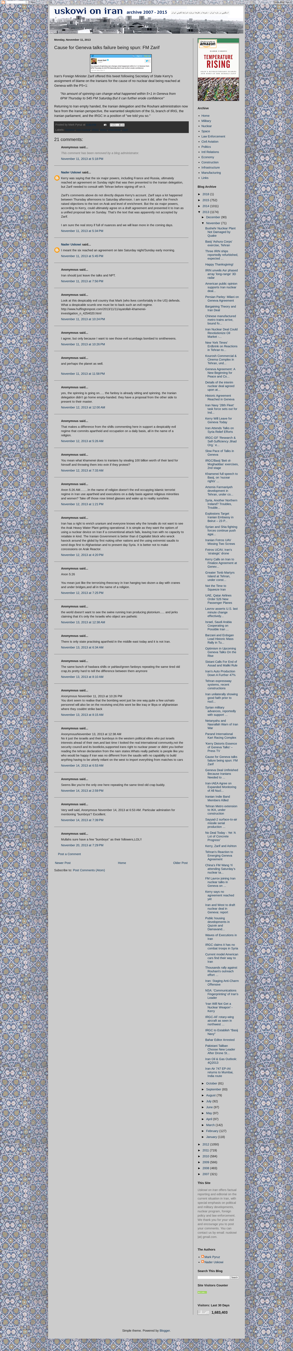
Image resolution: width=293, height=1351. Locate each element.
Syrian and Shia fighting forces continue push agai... (221, 530)
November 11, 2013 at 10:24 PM (83, 319)
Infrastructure (210, 167)
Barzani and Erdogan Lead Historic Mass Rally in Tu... (219, 639)
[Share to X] (117, 124)
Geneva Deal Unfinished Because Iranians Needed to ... (221, 773)
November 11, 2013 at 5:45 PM (82, 256)
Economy (207, 157)
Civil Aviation (209, 141)
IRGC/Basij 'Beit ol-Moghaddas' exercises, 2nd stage (222, 464)
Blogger (165, 1330)
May (209, 1113)
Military (206, 121)
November (213, 223)
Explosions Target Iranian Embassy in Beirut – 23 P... (219, 517)
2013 (206, 212)
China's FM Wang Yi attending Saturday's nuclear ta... (220, 868)
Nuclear (206, 126)
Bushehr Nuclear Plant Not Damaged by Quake (220, 232)
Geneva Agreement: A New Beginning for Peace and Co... (220, 372)
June (210, 1107)
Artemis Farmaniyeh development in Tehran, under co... (219, 490)
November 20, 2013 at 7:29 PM (82, 845)
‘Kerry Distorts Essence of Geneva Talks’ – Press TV (221, 747)
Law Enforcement (213, 136)
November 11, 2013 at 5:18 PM (82, 158)
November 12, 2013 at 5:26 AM (82, 441)
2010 (206, 1156)
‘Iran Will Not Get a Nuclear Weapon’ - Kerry (219, 1007)
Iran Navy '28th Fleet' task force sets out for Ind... (221, 409)
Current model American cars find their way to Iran (221, 958)
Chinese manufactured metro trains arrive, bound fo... (220, 319)
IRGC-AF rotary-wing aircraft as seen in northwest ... (219, 1020)
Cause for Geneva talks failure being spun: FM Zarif (221, 760)
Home (122, 863)
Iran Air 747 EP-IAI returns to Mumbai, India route (219, 1072)
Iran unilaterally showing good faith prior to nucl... (221, 697)
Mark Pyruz (212, 1257)
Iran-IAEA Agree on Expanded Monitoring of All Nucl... (220, 787)
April (209, 1119)
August (211, 1095)
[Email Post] (104, 124)
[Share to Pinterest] (123, 124)
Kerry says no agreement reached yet (219, 895)
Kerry (103, 129)
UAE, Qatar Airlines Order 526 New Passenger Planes (218, 599)
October (212, 1083)
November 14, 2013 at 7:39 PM (82, 820)
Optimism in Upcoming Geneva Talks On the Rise (220, 652)
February (212, 1131)
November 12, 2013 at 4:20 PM (82, 555)
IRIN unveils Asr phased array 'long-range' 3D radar (221, 274)
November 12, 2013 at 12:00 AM (83, 407)
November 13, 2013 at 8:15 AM (82, 714)
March (211, 1125)
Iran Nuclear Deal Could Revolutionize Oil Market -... (221, 333)
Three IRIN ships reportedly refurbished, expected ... (221, 254)
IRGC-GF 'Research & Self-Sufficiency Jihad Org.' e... (221, 441)
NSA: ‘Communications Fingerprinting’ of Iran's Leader (221, 994)
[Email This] (111, 124)
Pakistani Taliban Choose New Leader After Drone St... (220, 1049)
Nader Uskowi (71, 172)
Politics (206, 146)
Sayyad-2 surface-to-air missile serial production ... (221, 823)
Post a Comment (69, 854)
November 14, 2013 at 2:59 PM (82, 790)
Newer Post (63, 863)
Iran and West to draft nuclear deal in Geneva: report (220, 908)
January (212, 1137)
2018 (206, 194)
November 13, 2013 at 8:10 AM (82, 676)
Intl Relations (210, 152)
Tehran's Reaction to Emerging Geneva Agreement (219, 855)
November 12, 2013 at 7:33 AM (82, 470)
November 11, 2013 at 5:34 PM (82, 231)
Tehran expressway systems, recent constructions (218, 684)
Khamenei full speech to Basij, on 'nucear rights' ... (221, 477)
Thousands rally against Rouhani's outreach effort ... (221, 971)
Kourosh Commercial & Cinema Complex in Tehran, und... (221, 359)
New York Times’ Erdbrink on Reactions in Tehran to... (221, 346)
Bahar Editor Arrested (220, 1039)
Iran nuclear (83, 129)
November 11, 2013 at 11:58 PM (83, 373)
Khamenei (114, 129)
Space (205, 131)
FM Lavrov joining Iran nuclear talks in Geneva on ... (220, 882)
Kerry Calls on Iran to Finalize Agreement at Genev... (221, 563)
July (209, 1101)
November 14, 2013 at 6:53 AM (82, 765)
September (214, 1089)
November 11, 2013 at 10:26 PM (83, 344)
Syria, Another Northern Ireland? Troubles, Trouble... (221, 504)
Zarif (125, 129)
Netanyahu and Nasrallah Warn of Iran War (221, 724)
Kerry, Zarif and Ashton (221, 846)
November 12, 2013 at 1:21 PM (82, 504)
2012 (206, 1144)
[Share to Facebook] (120, 124)
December (213, 217)
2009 (206, 1162)
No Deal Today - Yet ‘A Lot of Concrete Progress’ (220, 836)
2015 (206, 200)
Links (204, 178)
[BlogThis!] (114, 124)
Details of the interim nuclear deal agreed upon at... (219, 386)
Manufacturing (211, 172)
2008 (206, 1168)
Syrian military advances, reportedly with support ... (220, 711)
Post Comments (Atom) (89, 870)
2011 (206, 1150)
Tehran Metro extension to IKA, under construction (221, 810)
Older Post (180, 863)
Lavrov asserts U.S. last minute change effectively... (221, 612)
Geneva (70, 129)
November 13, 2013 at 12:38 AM (83, 622)
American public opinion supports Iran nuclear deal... (221, 287)
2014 (206, 206)
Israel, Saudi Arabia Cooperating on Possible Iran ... (218, 625)
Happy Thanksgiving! (219, 264)
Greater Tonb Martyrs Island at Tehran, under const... (220, 576)
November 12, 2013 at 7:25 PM (82, 593)
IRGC (95, 129)
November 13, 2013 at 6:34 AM (82, 647)
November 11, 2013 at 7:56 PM (82, 281)
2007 (206, 1174)
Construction (210, 162)
